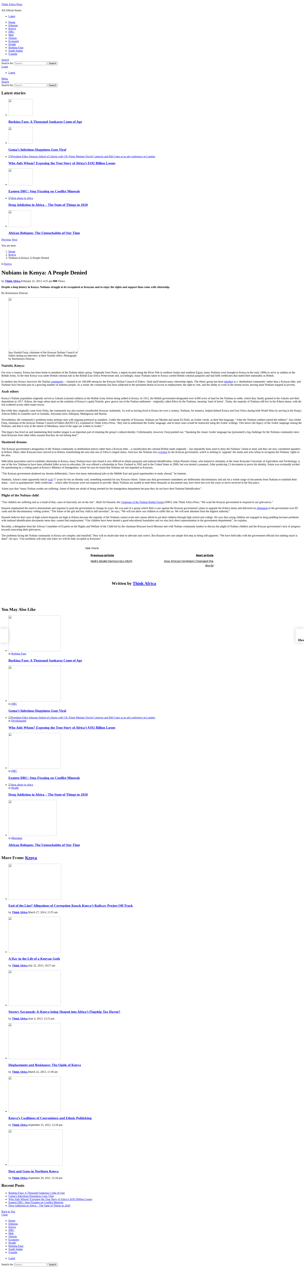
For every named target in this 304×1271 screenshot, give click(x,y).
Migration (16, 838)
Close (4, 1214)
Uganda (12, 53)
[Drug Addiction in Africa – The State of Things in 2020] (155, 198)
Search (52, 63)
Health (12, 44)
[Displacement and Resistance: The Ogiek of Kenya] (155, 1041)
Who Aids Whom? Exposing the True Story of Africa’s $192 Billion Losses (61, 163)
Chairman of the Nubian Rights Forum (142, 502)
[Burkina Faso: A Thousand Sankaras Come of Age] (155, 108)
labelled (228, 381)
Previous (6, 239)
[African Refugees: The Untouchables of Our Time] (155, 219)
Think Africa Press (11, 4)
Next (14, 239)
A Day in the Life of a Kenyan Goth (34, 958)
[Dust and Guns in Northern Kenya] (155, 1147)
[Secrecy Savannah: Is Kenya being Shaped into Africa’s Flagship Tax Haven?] (155, 988)
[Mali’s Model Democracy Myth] (4, 636)
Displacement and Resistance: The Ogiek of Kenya (44, 1065)
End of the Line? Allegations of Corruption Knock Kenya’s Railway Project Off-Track (70, 905)
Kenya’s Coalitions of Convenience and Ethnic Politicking (50, 1118)
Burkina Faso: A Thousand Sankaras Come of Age (45, 122)
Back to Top (8, 1211)
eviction (162, 452)
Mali (11, 34)
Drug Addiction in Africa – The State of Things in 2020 (48, 205)
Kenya (12, 28)
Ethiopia (13, 25)
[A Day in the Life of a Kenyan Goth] (155, 935)
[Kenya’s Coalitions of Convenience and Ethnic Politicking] (155, 1094)
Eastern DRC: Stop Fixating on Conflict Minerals (44, 191)
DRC (11, 31)
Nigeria (12, 38)
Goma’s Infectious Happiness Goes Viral (37, 149)
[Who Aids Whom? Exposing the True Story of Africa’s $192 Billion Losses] (155, 156)
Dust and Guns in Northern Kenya (33, 1171)
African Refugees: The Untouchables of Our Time (44, 233)
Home (11, 22)
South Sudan (15, 50)
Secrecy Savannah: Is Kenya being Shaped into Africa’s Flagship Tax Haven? (64, 1012)
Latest (11, 16)
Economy (13, 41)
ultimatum (262, 508)
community (57, 381)
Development (18, 720)
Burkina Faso (15, 47)
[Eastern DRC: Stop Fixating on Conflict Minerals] (155, 177)
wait (50, 479)
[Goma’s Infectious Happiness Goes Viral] (155, 135)
